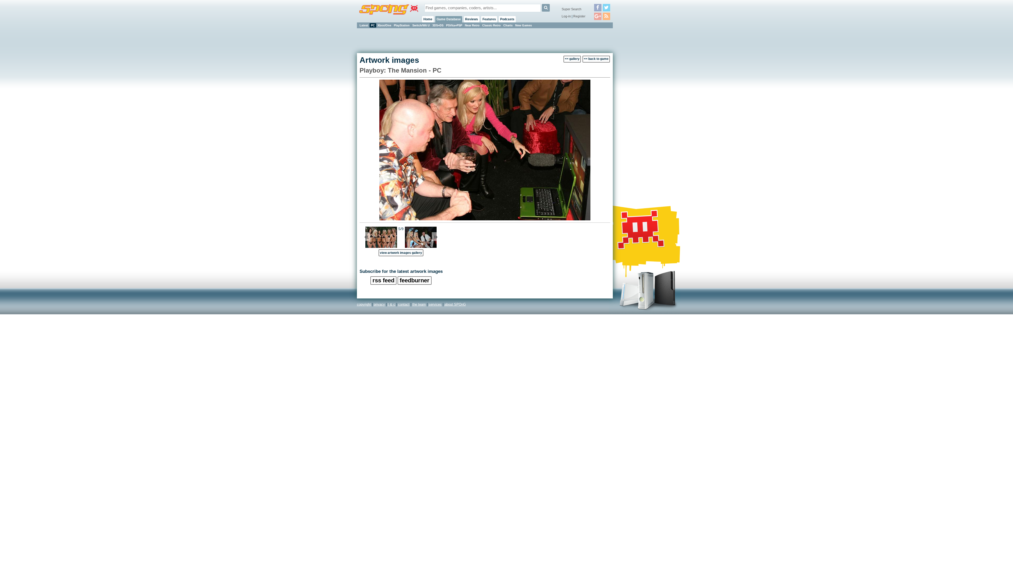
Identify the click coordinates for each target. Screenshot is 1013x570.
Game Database (449, 19)
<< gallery (572, 59)
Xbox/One (384, 25)
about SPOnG (455, 304)
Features (489, 19)
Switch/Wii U (421, 25)
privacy (379, 304)
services (435, 304)
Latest (364, 25)
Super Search (571, 9)
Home (427, 19)
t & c (391, 304)
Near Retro (472, 25)
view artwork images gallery (401, 252)
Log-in (566, 16)
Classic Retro (491, 25)
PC (373, 25)
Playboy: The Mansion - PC (400, 70)
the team (419, 304)
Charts (508, 25)
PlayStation (402, 25)
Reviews (471, 19)
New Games (523, 25)
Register (579, 16)
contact (403, 304)
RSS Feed (383, 280)
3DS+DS (437, 25)
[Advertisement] (636, 108)
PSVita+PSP (454, 25)
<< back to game (596, 59)
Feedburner (414, 280)
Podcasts (507, 19)
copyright (364, 304)
